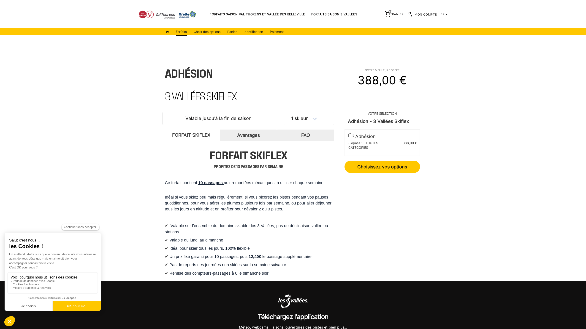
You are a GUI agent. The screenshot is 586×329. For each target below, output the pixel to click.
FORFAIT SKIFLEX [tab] (191, 135)
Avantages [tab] (248, 135)
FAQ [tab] (305, 135)
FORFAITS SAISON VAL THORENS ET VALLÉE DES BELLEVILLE (257, 14)
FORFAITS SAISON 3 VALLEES (334, 14)
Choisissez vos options (382, 167)
